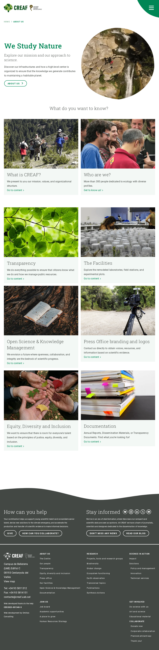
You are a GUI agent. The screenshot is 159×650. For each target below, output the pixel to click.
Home (7, 22)
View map (9, 581)
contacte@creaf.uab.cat (17, 596)
